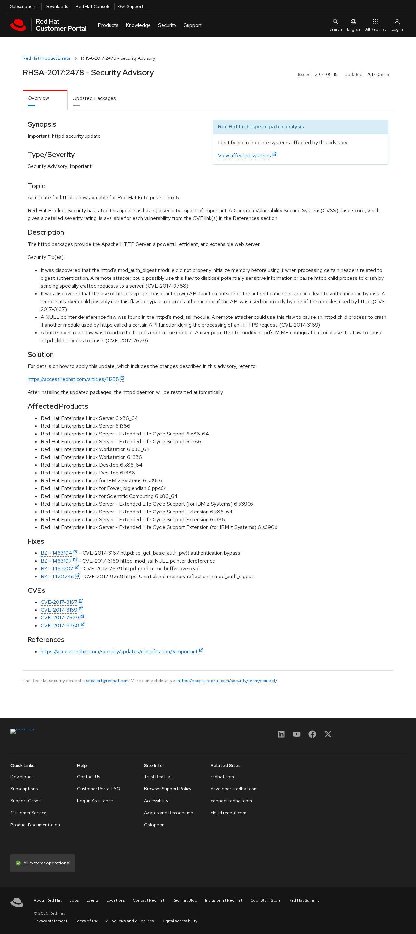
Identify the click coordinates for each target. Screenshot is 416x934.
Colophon (154, 825)
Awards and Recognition (168, 813)
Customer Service (28, 813)
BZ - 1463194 (56, 553)
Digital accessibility (179, 921)
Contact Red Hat (148, 900)
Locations (115, 900)
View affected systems (244, 155)
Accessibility (156, 801)
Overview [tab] (38, 98)
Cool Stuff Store (265, 900)
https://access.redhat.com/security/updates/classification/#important (119, 651)
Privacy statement (50, 921)
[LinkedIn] (281, 736)
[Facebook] (312, 736)
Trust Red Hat (158, 777)
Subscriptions (23, 6)
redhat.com (222, 777)
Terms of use (86, 921)
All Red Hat (375, 29)
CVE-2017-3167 (59, 602)
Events (92, 900)
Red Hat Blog (184, 900)
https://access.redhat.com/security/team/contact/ (227, 680)
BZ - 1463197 (56, 560)
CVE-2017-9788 (60, 625)
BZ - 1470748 (57, 576)
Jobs (74, 900)
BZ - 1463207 (57, 568)
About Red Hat (48, 900)
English (353, 29)
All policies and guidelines (130, 921)
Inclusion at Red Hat (223, 900)
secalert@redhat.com (107, 680)
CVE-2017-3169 (59, 609)
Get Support (130, 6)
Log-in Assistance (95, 801)
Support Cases (25, 801)
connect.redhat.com (231, 801)
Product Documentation (35, 825)
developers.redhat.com (234, 789)
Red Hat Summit (304, 900)
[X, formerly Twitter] (328, 736)
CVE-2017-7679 (60, 617)
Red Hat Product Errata (47, 58)
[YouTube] (297, 736)
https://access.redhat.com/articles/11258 (73, 379)
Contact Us (88, 777)
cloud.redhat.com (228, 813)
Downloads (56, 6)
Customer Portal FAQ (98, 789)
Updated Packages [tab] (94, 98)
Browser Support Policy (167, 789)
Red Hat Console (93, 6)
